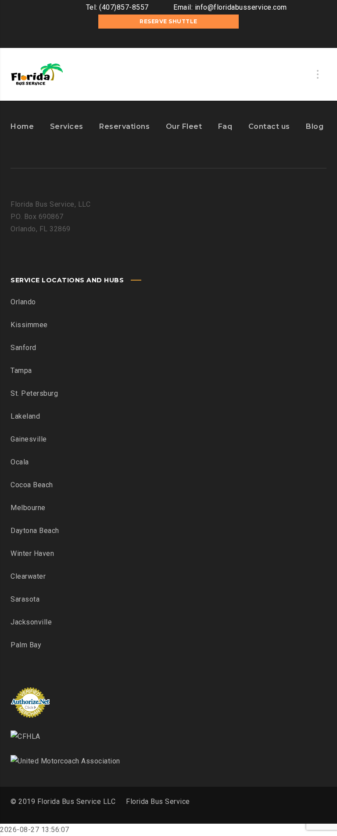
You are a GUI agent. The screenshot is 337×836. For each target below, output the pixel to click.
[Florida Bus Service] (37, 74)
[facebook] (155, 39)
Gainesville (29, 439)
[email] (181, 39)
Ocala (20, 462)
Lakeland (25, 416)
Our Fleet (184, 126)
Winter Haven (32, 553)
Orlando (23, 302)
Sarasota (25, 599)
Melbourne (28, 508)
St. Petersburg (34, 393)
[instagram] (168, 39)
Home (22, 126)
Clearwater (28, 576)
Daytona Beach (35, 530)
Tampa (21, 370)
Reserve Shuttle (168, 21)
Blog (314, 126)
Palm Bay (26, 645)
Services (66, 126)
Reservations (124, 126)
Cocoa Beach (32, 485)
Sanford (23, 347)
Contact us (269, 126)
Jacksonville (31, 622)
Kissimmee (29, 325)
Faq (225, 126)
